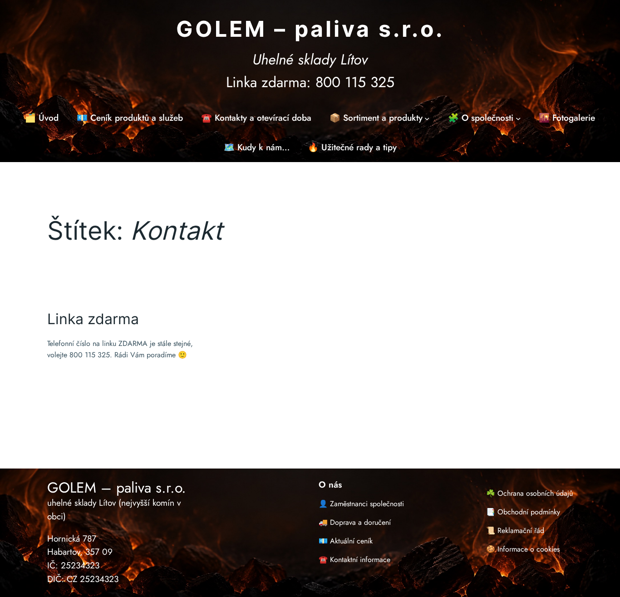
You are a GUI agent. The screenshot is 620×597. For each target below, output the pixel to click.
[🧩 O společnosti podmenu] (518, 118)
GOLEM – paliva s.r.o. (310, 28)
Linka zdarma (93, 319)
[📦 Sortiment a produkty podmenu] (427, 118)
